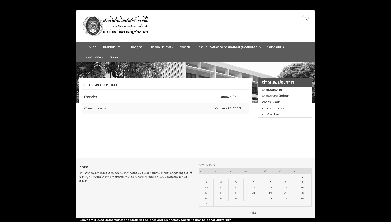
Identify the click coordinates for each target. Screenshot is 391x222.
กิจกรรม (185, 47)
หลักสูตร (137, 47)
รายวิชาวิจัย (94, 57)
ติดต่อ (114, 57)
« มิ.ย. (253, 212)
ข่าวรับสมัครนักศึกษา (275, 95)
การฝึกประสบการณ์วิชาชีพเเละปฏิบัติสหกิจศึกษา (230, 47)
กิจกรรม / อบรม (272, 102)
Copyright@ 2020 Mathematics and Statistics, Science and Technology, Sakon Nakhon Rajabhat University (155, 219)
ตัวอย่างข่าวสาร (95, 108)
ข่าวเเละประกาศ (161, 47)
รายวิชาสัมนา (276, 47)
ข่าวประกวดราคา (273, 108)
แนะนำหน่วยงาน (112, 47)
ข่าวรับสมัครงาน (272, 114)
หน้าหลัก (91, 47)
